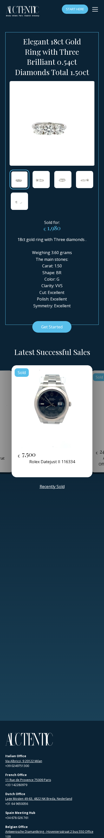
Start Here (75, 9)
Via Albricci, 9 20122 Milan (23, 761)
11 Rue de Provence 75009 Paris (28, 780)
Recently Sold (52, 486)
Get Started (52, 327)
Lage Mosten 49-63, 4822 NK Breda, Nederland (38, 799)
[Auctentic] (29, 739)
